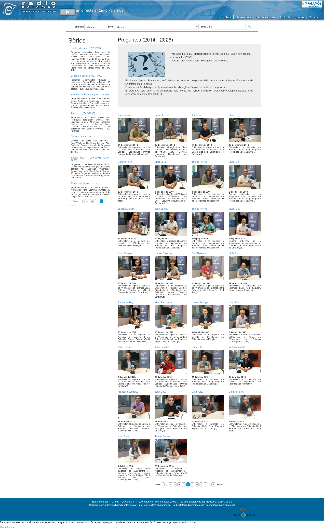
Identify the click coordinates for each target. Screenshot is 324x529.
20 (188, 484)
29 (213, 484)
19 (184, 484)
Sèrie (111, 26)
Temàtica (78, 26)
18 (179, 484)
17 (175, 484)
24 (206, 484)
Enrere (157, 484)
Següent (220, 484)
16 (170, 484)
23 (201, 484)
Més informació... (9, 527)
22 (197, 484)
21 (192, 484)
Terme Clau (205, 26)
